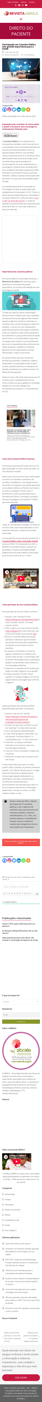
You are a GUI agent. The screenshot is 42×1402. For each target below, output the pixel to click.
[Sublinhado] (9, 893)
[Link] (25, 893)
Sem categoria (10, 1230)
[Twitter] (14, 109)
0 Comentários (29, 55)
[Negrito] (4, 893)
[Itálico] (6, 893)
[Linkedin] (19, 109)
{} (27, 893)
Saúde (7, 1225)
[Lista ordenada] (14, 893)
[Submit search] (37, 1002)
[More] (28, 109)
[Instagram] (9, 109)
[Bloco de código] (22, 893)
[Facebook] (4, 109)
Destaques (9, 1204)
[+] (30, 893)
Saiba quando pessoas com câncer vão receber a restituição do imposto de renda (20, 939)
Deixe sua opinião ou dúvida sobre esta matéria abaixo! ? (21, 842)
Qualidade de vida (12, 1220)
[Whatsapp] (23, 109)
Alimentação (10, 1194)
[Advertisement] (21, 239)
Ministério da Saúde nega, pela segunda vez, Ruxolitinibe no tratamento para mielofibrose (19, 431)
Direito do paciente (12, 55)
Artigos (8, 1199)
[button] (21, 19)
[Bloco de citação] (19, 893)
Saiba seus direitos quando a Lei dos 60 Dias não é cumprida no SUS (11, 1336)
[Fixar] (12, 893)
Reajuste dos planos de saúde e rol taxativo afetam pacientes (30, 1336)
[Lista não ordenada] (17, 893)
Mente (7, 1215)
